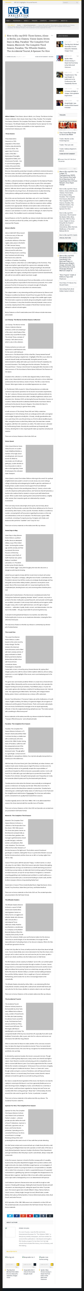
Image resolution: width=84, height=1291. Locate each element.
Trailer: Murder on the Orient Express (66, 140)
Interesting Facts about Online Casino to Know (66, 290)
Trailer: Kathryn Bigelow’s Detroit (67, 150)
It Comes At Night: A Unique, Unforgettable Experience (72, 93)
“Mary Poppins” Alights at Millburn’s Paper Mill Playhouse (67, 277)
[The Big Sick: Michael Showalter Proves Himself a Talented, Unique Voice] (12, 1260)
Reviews (51, 56)
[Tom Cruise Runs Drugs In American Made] (67, 125)
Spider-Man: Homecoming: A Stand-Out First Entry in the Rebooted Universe (46, 1274)
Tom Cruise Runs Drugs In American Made (67, 133)
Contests (43, 21)
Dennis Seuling (11, 56)
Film (7, 21)
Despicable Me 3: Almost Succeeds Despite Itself (29, 1272)
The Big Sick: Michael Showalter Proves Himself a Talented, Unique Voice (13, 1273)
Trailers (34, 21)
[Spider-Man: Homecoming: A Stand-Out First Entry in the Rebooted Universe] (46, 1260)
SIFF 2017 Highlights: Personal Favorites (26, 2)
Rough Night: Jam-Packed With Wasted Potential (71, 105)
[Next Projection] (18, 11)
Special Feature (65, 238)
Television (16, 21)
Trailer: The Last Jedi (66, 145)
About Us (64, 21)
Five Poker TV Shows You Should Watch (67, 284)
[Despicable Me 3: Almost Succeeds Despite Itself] (29, 1260)
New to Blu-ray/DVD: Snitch (68, 235)
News (26, 21)
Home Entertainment (41, 56)
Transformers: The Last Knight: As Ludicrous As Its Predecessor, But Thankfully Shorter (71, 79)
